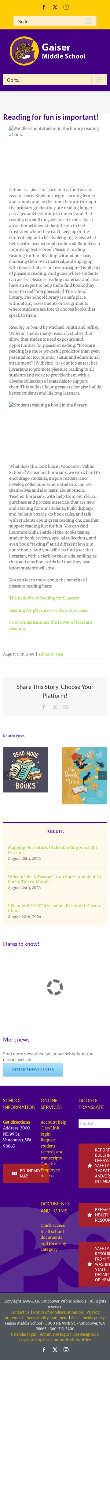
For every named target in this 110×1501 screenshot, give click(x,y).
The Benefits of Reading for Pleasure (44, 598)
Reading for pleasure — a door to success (48, 610)
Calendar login (23, 1334)
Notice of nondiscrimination (58, 1312)
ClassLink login (50, 1131)
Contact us (20, 1312)
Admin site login (54, 1334)
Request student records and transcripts (52, 1149)
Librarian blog (51, 654)
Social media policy (88, 1317)
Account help (53, 1122)
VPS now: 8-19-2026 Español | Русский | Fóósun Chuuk (54, 908)
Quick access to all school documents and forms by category (53, 1237)
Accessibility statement (47, 1317)
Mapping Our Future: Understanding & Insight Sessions (52, 850)
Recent (55, 830)
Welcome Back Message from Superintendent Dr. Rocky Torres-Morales (55, 879)
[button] (7, 775)
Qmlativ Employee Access (50, 1169)
